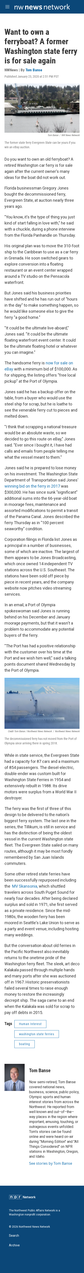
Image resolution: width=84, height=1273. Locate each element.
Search (14, 1235)
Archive (14, 1245)
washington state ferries (36, 1034)
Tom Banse (34, 70)
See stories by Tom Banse (50, 1163)
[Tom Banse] (14, 1077)
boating (24, 1044)
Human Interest (30, 1024)
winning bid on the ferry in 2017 (32, 486)
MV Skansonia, (25, 886)
